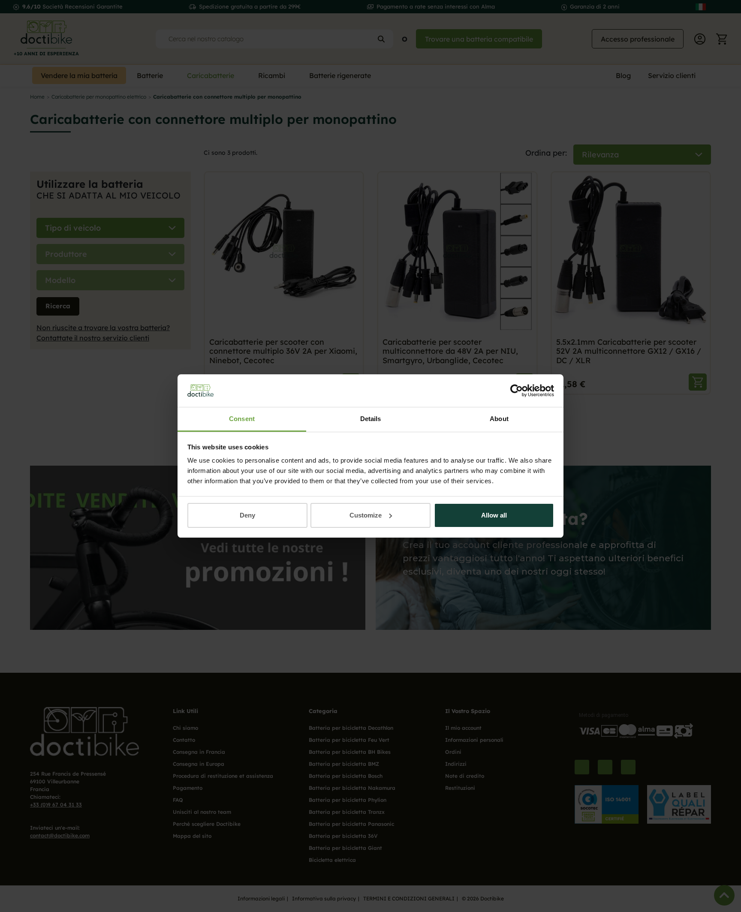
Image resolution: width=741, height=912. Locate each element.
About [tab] (499, 418)
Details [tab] (370, 418)
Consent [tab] (242, 418)
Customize (365, 515)
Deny (247, 515)
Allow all (494, 515)
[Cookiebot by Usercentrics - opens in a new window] (516, 390)
